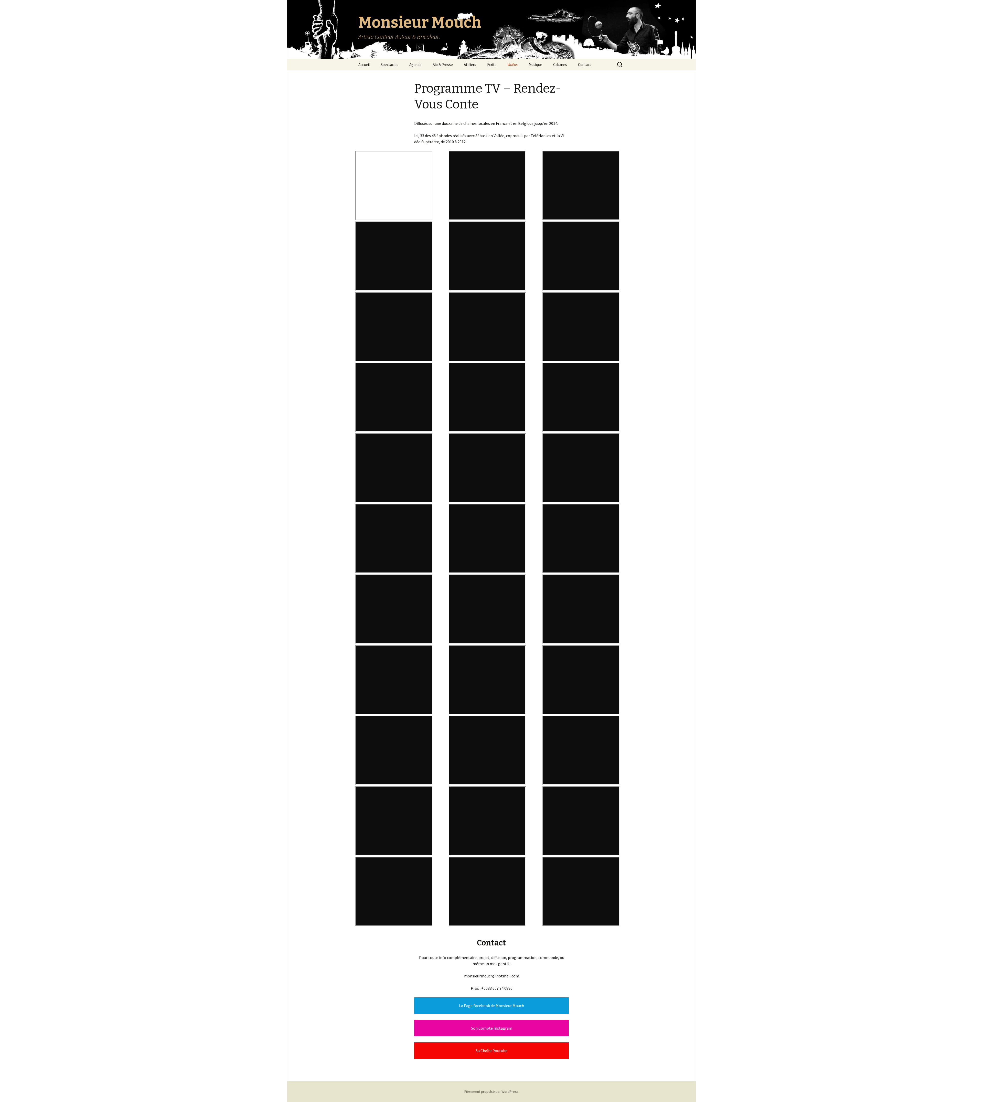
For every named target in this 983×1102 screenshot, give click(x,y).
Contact (584, 64)
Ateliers (470, 64)
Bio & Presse (442, 64)
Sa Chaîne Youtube (491, 1050)
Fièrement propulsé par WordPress (491, 1091)
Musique (535, 64)
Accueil (364, 64)
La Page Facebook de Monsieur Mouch (491, 1005)
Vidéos (512, 64)
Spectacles (389, 64)
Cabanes (560, 64)
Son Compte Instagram (491, 1028)
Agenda (415, 64)
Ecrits (491, 64)
